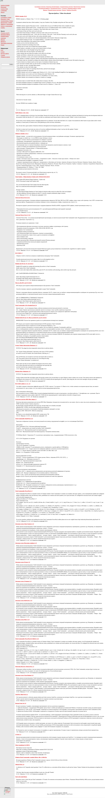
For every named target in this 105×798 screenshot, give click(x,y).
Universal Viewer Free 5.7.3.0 (22, 215)
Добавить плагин (5, 57)
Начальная (3, 7)
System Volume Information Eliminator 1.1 (26, 345)
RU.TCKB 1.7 (19, 253)
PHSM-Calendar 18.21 (21, 16)
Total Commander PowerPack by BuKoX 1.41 (27, 638)
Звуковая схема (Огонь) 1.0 (22, 562)
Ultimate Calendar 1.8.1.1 (21, 133)
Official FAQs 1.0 (19, 764)
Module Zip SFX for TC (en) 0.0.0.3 (24, 263)
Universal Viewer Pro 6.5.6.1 (22, 197)
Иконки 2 (3, 41)
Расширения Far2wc (56, 8)
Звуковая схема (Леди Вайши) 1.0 (24, 675)
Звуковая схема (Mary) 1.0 (22, 619)
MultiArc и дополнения (7, 24)
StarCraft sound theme (21, 776)
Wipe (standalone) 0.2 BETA (22, 745)
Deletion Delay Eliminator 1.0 (22, 371)
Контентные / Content (6, 22)
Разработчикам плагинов (54, 10)
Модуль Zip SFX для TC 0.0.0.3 (23, 282)
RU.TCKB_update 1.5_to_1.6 (22, 383)
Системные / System (6, 17)
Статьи (2, 51)
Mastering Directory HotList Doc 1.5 (24, 666)
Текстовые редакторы (6, 43)
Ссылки (3, 55)
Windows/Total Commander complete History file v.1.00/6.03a (31, 757)
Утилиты (64, 8)
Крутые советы (5, 53)
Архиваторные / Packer (7, 21)
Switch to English (5, 5)
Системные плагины (40, 6)
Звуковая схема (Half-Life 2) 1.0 (23, 600)
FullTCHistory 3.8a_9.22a (22, 112)
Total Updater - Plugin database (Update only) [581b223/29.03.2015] (32, 176)
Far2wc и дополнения (6, 26)
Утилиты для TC (5, 33)
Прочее (64, 10)
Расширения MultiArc (44, 8)
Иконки (3, 39)
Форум (2, 12)
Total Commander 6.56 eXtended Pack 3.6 (26, 305)
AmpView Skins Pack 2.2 (21, 694)
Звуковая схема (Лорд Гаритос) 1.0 (24, 524)
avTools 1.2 (18, 734)
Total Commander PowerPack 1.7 (24, 491)
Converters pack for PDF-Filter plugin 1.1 (26, 399)
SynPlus (3, 27)
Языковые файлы (5, 34)
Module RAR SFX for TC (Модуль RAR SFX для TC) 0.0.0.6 (31, 317)
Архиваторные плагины (66, 6)
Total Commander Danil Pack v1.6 (24, 418)
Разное (2, 45)
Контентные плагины (79, 6)
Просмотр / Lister (5, 19)
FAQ (2, 50)
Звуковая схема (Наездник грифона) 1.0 (26, 543)
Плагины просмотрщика (52, 6)
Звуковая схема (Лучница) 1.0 (23, 581)
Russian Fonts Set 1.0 (20, 703)
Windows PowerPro (71, 10)
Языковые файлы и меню (74, 8)
